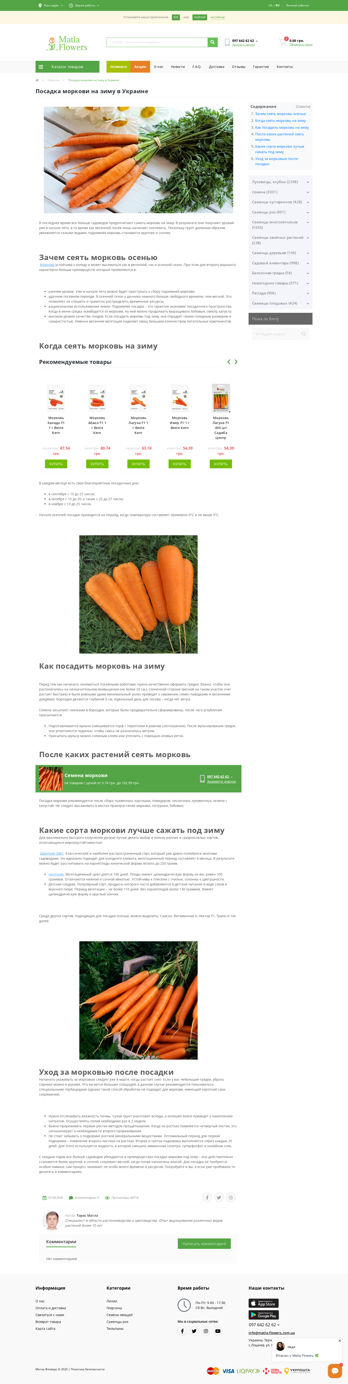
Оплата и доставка (51, 1308)
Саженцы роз (117, 1321)
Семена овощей (120, 1315)
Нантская (56, 874)
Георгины (114, 1308)
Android (199, 17)
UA (270, 5)
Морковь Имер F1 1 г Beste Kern (179, 423)
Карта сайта (45, 1328)
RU (278, 5)
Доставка (216, 66)
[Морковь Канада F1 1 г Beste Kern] (56, 397)
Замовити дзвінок (221, 781)
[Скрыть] (303, 106)
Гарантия (261, 66)
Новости (178, 66)
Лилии (112, 1301)
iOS (176, 17)
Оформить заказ (301, 44)
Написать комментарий (204, 1243)
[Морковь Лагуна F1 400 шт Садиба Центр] (221, 397)
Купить (56, 464)
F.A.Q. (196, 66)
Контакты (285, 66)
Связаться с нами (50, 1315)
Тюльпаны (115, 1328)
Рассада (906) (264, 293)
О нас (159, 66)
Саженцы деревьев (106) (274, 252)
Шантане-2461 (52, 853)
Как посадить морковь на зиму (282, 127)
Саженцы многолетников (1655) (275, 225)
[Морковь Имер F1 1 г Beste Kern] (179, 397)
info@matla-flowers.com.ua (272, 1333)
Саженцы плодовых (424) (274, 303)
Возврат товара (48, 1321)
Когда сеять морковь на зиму (280, 120)
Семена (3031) (264, 192)
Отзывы (238, 66)
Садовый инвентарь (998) (275, 263)
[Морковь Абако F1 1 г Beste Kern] (97, 397)
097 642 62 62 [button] (262, 1324)
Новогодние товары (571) (275, 283)
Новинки (118, 66)
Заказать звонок (243, 45)
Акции (140, 66)
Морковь (47, 264)
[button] (51, 5)
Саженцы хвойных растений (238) (277, 240)
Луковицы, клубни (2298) (275, 181)
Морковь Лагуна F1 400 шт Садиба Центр (221, 428)
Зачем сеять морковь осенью (280, 113)
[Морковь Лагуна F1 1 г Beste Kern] (138, 397)
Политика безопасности (88, 1369)
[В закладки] (67, 379)
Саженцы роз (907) (268, 212)
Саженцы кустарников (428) (277, 201)
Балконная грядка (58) (272, 272)
